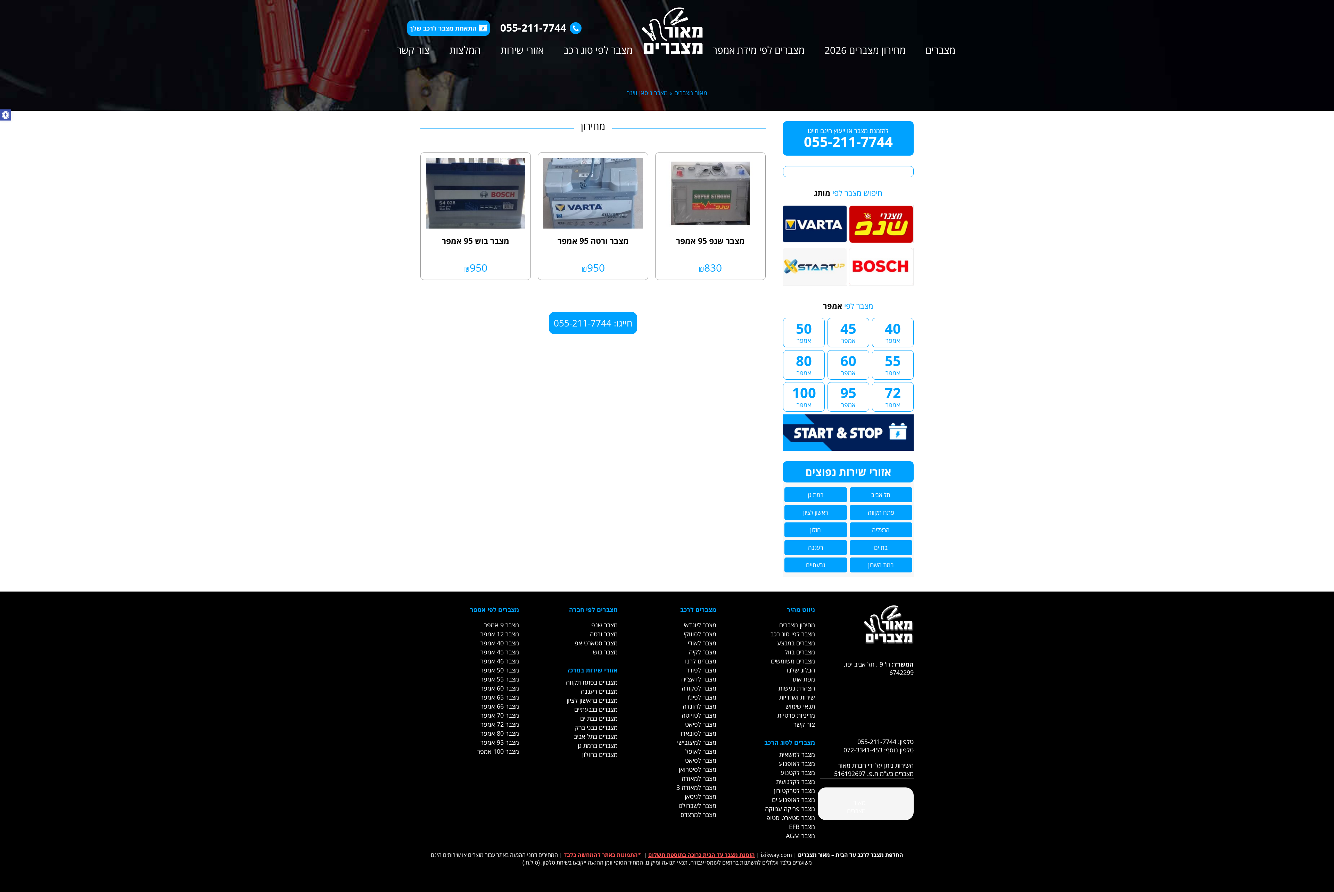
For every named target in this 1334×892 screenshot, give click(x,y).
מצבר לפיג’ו (701, 697)
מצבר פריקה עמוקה (790, 808)
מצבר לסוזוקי (700, 634)
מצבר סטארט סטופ (790, 817)
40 (893, 332)
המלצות (465, 50)
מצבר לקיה (702, 652)
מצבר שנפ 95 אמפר (710, 240)
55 (893, 364)
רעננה (815, 548)
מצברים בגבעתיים (596, 709)
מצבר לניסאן (700, 796)
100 (804, 396)
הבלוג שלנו (801, 670)
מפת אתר (803, 679)
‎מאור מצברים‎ (856, 806)
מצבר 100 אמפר (498, 751)
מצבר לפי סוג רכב (598, 50)
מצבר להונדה (699, 706)
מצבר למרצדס (698, 814)
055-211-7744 (533, 27)
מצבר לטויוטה (699, 715)
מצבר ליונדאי (700, 625)
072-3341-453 (862, 750)
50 (804, 332)
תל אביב (880, 495)
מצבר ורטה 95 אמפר (593, 240)
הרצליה (881, 530)
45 (848, 332)
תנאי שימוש (800, 706)
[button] (5, 115)
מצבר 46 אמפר (499, 661)
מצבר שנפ (604, 625)
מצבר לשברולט (697, 805)
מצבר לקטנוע (798, 772)
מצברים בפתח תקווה (592, 682)
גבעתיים (815, 565)
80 (804, 364)
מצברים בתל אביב (596, 736)
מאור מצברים (690, 93)
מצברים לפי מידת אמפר (759, 50)
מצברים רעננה (599, 691)
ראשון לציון (815, 513)
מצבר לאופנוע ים (793, 799)
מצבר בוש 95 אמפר (475, 240)
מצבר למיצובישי (696, 742)
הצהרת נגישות (797, 688)
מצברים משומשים (793, 661)
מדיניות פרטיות (796, 715)
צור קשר (413, 50)
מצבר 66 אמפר (499, 706)
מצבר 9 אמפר (501, 625)
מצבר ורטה (604, 634)
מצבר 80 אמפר (499, 733)
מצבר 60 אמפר (499, 688)
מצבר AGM (800, 836)
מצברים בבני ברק (596, 727)
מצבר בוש (605, 652)
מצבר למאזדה (699, 778)
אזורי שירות (522, 50)
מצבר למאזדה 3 (696, 787)
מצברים (940, 50)
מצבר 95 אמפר (499, 742)
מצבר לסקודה (699, 688)
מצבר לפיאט (700, 724)
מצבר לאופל (700, 751)
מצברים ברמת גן (598, 745)
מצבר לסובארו (698, 733)
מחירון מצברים (797, 625)
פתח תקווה (881, 513)
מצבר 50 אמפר (499, 670)
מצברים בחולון (600, 754)
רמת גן (815, 495)
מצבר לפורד (701, 670)
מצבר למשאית (797, 754)
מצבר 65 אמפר (499, 697)
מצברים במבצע (796, 643)
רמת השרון (881, 565)
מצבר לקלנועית (795, 781)
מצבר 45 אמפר (499, 652)
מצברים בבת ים (599, 718)
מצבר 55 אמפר (499, 679)
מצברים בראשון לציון (592, 700)
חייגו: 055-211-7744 (593, 323)
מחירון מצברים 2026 (865, 50)
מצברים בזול (800, 652)
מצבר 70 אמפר (499, 715)
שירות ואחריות (797, 697)
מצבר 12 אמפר (499, 634)
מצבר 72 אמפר (499, 724)
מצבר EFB (802, 827)
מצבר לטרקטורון (794, 790)
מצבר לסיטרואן (697, 769)
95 (848, 396)
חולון (815, 530)
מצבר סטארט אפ (596, 643)
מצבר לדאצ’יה (698, 679)
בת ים (881, 548)
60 (848, 364)
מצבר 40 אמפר (499, 643)
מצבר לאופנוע (797, 763)
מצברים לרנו (700, 661)
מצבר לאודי (702, 643)
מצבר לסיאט (700, 760)
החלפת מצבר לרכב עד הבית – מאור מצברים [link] (850, 855)
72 (893, 396)
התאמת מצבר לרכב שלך (443, 28)
